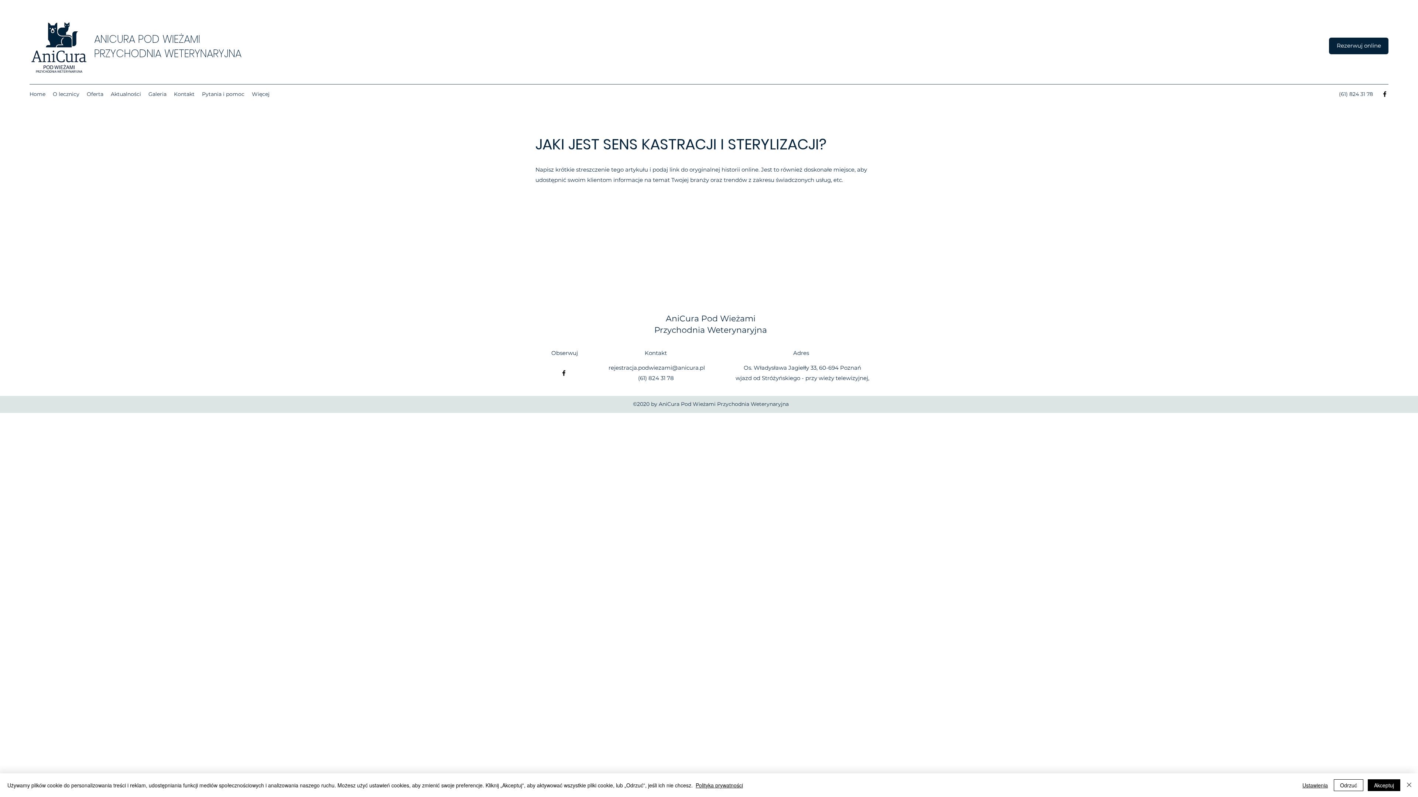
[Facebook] (1384, 94)
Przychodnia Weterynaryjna (710, 330)
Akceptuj (1384, 785)
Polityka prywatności (719, 785)
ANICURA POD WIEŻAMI (147, 39)
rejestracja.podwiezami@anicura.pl (657, 367)
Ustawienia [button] (1315, 785)
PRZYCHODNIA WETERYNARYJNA (168, 53)
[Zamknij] (1409, 785)
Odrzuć (1348, 785)
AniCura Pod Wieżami (711, 319)
